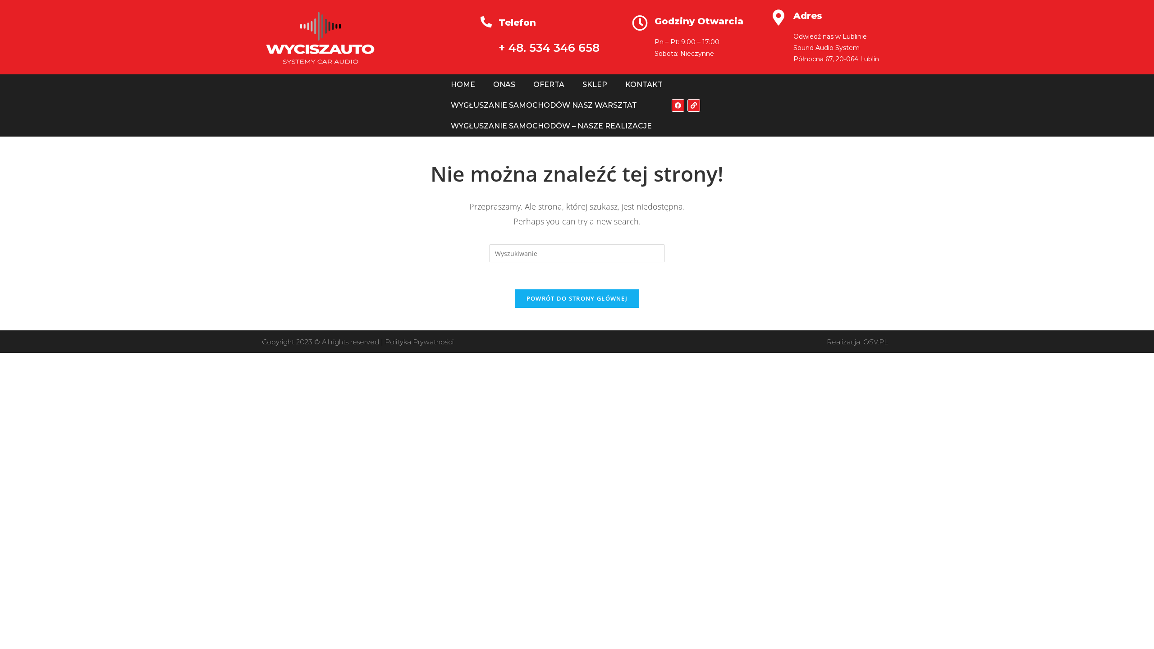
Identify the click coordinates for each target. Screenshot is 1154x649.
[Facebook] (678, 105)
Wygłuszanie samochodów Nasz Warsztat (544, 105)
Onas (504, 84)
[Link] (693, 105)
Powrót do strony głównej (577, 298)
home (463, 84)
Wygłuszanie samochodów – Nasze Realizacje (551, 126)
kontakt (644, 84)
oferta (548, 84)
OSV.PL (875, 342)
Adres (807, 15)
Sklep (594, 84)
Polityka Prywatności (419, 342)
